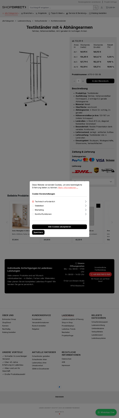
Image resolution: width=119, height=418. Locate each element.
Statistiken (39, 206)
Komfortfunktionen (43, 214)
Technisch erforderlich (45, 201)
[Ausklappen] (86, 201)
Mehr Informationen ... (68, 187)
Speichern (38, 232)
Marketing (39, 210)
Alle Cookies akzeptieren (59, 227)
